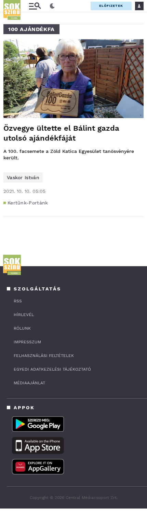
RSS (18, 301)
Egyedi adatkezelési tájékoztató (52, 369)
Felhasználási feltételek (44, 355)
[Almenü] (35, 6)
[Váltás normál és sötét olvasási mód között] (52, 6)
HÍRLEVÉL (24, 314)
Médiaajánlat (29, 383)
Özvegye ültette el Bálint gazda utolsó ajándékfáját (61, 133)
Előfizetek (111, 6)
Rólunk (22, 328)
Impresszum (27, 342)
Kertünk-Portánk (28, 202)
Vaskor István (23, 177)
